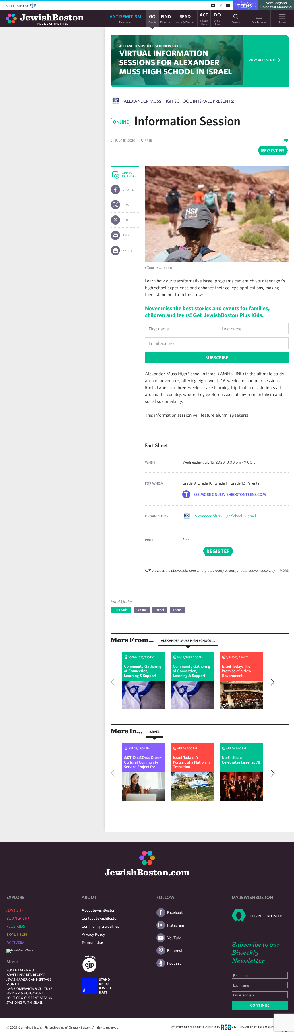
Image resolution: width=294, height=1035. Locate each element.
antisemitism (125, 18)
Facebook (175, 912)
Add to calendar (129, 174)
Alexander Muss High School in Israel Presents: (179, 101)
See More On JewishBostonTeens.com (230, 494)
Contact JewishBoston (100, 918)
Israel (159, 610)
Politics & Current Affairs (29, 998)
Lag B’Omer (16, 988)
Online (141, 610)
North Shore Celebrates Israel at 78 (241, 759)
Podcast (174, 963)
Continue (260, 1005)
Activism (15, 942)
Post (127, 204)
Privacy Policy (93, 934)
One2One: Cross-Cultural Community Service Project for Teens (143, 764)
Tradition (16, 934)
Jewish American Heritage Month (28, 981)
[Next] (271, 682)
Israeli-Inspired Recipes (25, 975)
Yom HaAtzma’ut (21, 970)
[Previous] (114, 682)
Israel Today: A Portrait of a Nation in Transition (191, 762)
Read (185, 18)
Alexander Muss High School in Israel (225, 516)
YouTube (174, 937)
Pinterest (174, 950)
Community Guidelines (100, 926)
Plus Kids (120, 610)
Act (204, 18)
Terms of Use (92, 942)
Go (152, 18)
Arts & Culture (39, 988)
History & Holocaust (24, 993)
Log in (255, 916)
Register (274, 916)
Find (166, 18)
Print (128, 250)
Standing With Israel (24, 1002)
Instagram (175, 925)
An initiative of (17, 5)
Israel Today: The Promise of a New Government (236, 671)
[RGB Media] (229, 1026)
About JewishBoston (98, 910)
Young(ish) (17, 918)
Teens (177, 610)
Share (128, 189)
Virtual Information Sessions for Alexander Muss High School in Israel (175, 62)
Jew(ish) (14, 910)
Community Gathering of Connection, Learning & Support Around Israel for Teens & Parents (143, 675)
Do (217, 18)
